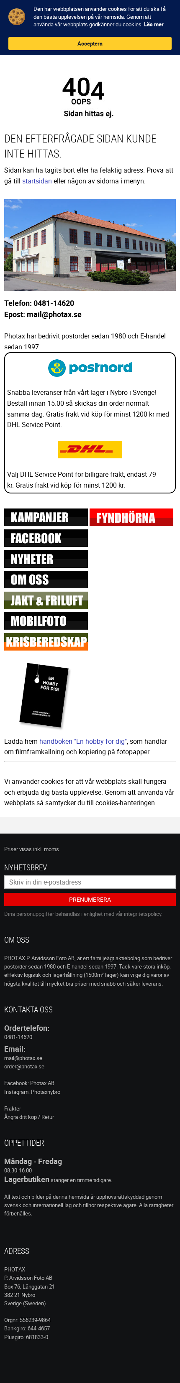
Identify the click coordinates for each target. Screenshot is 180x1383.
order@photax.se (24, 1066)
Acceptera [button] (90, 43)
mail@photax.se (23, 1058)
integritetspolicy (142, 914)
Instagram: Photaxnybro (32, 1092)
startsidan (37, 181)
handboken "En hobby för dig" (83, 741)
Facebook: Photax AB (29, 1083)
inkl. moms (46, 849)
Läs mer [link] (154, 24)
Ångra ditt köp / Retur (29, 1117)
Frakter (12, 1108)
